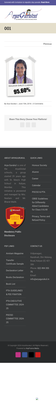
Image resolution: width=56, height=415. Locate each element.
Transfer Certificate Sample (15, 262)
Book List (10, 284)
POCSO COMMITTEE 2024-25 (15, 319)
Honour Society (39, 165)
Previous (47, 44)
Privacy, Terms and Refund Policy (41, 218)
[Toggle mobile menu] (50, 10)
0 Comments (38, 104)
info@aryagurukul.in (39, 279)
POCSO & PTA (38, 192)
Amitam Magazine (14, 253)
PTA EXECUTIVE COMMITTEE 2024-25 (15, 305)
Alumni (35, 172)
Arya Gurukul (12, 104)
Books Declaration (15, 277)
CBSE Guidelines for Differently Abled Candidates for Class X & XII (40, 204)
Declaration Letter (14, 270)
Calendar (36, 185)
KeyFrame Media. (32, 348)
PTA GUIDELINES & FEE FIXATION (14, 292)
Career (35, 178)
